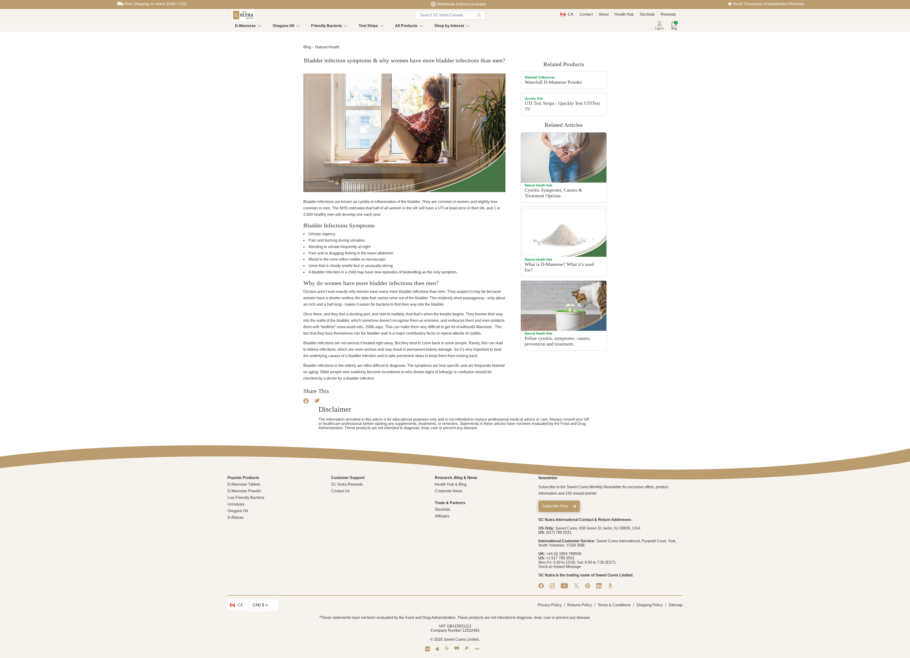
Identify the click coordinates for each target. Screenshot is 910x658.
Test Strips (368, 26)
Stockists (647, 14)
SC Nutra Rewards (347, 484)
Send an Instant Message (559, 567)
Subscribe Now (555, 506)
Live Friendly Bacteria (246, 498)
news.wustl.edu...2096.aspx (360, 327)
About (604, 14)
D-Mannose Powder (244, 491)
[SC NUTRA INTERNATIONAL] (243, 15)
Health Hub (624, 14)
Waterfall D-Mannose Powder (553, 82)
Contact (586, 14)
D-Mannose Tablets (244, 484)
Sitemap (675, 605)
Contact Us (340, 491)
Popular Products (243, 478)
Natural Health (327, 47)
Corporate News (448, 491)
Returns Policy (579, 605)
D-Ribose (236, 517)
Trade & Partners (450, 503)
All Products (406, 26)
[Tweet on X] (317, 402)
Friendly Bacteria (326, 26)
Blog (307, 47)
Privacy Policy (550, 605)
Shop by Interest (449, 26)
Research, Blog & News (456, 478)
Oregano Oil (283, 26)
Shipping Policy (649, 605)
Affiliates (442, 516)
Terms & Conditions (614, 605)
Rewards (668, 14)
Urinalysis (236, 504)
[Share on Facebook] (306, 402)
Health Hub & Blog (450, 484)
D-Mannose (245, 26)
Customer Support (347, 478)
